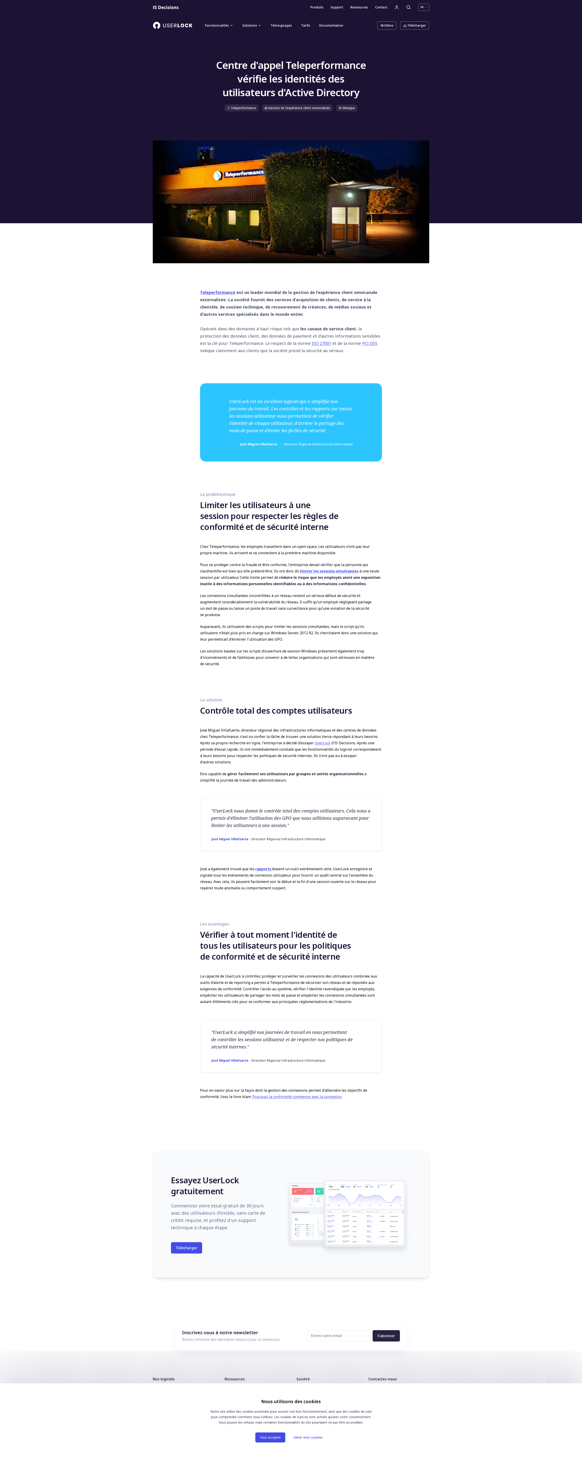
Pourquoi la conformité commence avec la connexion (296, 1096)
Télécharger (416, 25)
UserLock (323, 742)
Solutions (249, 25)
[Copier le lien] (196, 505)
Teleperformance (217, 292)
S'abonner (386, 1335)
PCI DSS (369, 343)
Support (337, 7)
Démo (389, 25)
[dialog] (291, 1420)
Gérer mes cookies (308, 1437)
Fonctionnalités (217, 25)
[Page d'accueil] (166, 7)
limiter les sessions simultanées (329, 571)
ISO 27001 (321, 343)
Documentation (331, 25)
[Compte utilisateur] (396, 7)
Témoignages (281, 25)
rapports (263, 868)
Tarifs (305, 25)
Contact (381, 7)
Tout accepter (270, 1437)
